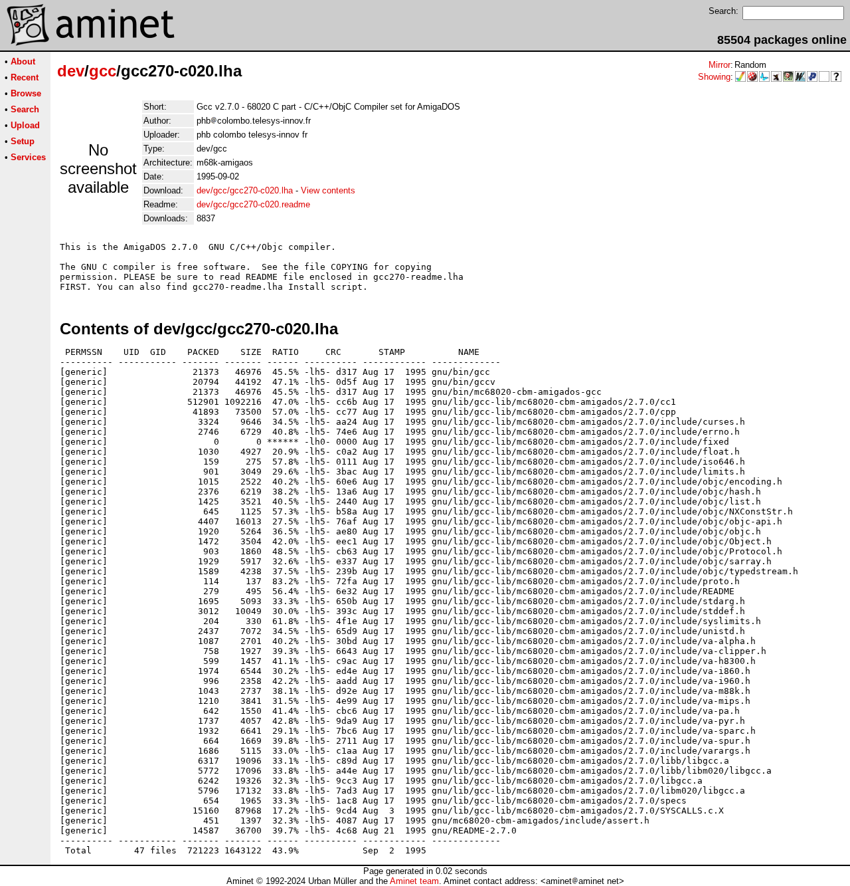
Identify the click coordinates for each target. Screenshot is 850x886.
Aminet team (414, 881)
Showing (714, 77)
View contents (328, 190)
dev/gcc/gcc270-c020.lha (245, 190)
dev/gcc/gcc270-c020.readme (253, 204)
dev (70, 71)
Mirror (719, 65)
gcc (102, 71)
